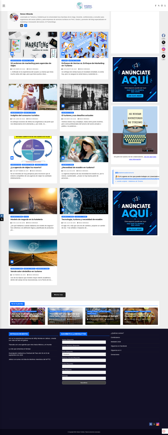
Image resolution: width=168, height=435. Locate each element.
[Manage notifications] (163, 431)
